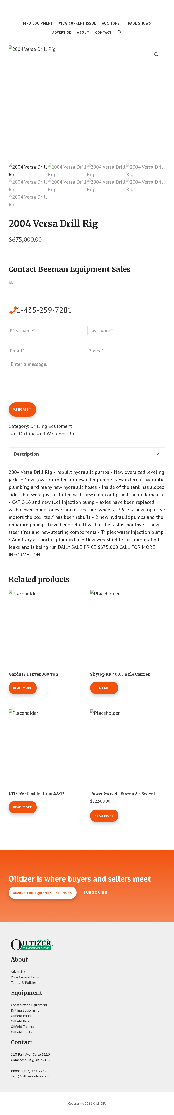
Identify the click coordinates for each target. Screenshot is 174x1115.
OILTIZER (87, 10)
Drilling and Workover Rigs (48, 433)
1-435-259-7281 (44, 310)
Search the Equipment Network (42, 893)
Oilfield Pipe (20, 1021)
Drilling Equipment (51, 426)
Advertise (18, 971)
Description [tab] (26, 454)
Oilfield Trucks (21, 1032)
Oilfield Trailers (22, 1026)
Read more (22, 688)
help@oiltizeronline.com (30, 1076)
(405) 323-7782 (34, 1070)
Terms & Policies (23, 982)
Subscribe (95, 892)
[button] (119, 32)
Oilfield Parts (21, 1015)
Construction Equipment (29, 1004)
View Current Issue (25, 977)
